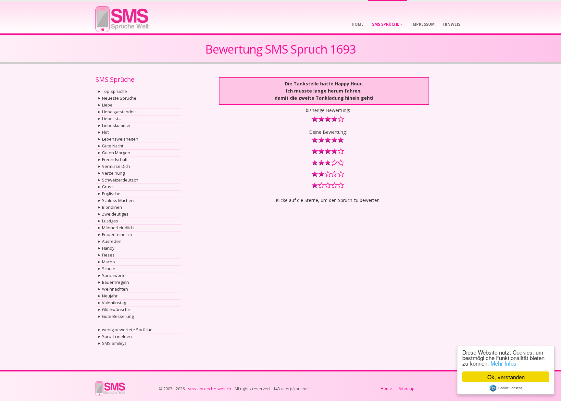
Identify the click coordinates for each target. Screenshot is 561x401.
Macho (108, 262)
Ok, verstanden (506, 377)
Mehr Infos (504, 363)
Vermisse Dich (116, 166)
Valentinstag (114, 303)
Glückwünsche (116, 309)
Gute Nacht (112, 146)
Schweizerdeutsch (120, 180)
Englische (111, 193)
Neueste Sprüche (119, 98)
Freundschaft (115, 159)
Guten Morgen (116, 153)
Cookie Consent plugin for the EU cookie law (506, 388)
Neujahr (110, 296)
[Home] (122, 17)
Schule (108, 268)
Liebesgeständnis (119, 112)
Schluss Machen (118, 200)
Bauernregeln (115, 282)
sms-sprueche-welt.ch (209, 389)
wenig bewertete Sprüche (127, 329)
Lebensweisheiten (120, 139)
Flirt (105, 132)
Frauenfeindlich (117, 234)
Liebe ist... (111, 118)
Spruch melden (117, 336)
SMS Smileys (114, 343)
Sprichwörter (114, 275)
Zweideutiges (115, 214)
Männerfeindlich (118, 228)
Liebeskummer (116, 125)
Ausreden (111, 241)
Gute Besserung (118, 316)
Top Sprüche (114, 91)
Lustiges (110, 221)
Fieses (108, 255)
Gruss (108, 187)
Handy (108, 248)
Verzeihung (113, 173)
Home (386, 388)
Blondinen (112, 207)
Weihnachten (115, 289)
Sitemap (407, 388)
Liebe (107, 105)
